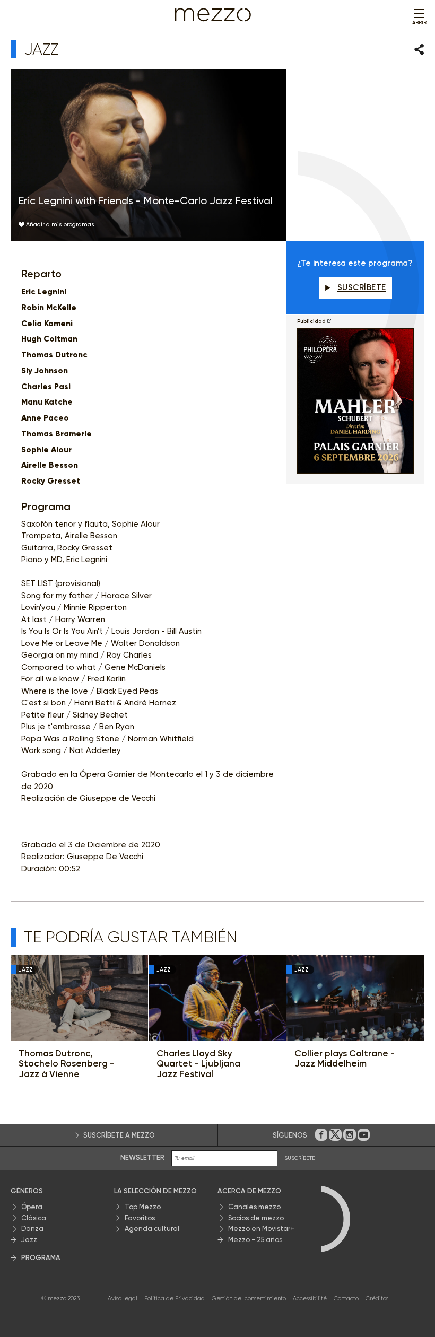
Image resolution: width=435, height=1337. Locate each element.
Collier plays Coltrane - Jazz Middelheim (344, 1058)
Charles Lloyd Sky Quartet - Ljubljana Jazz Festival (198, 1063)
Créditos (377, 1298)
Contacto (346, 1298)
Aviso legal (122, 1298)
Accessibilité (310, 1298)
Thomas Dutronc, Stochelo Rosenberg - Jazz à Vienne (66, 1063)
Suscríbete (361, 287)
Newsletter (142, 1157)
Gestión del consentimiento (249, 1298)
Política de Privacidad (174, 1298)
